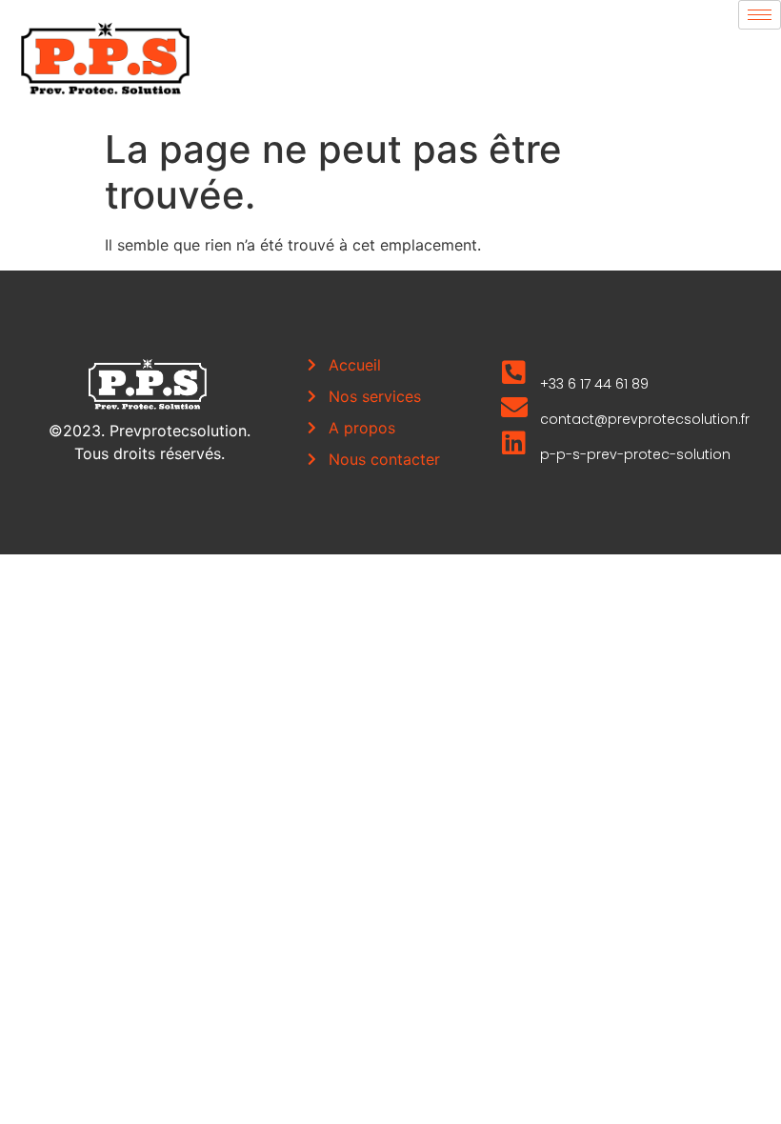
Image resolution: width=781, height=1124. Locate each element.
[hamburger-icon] (759, 15)
